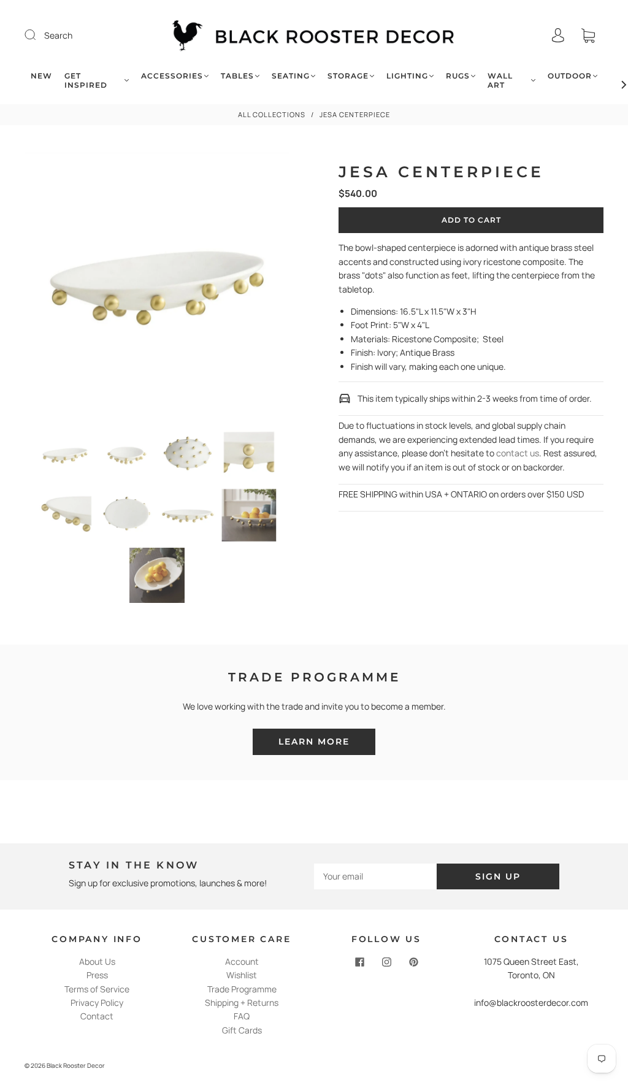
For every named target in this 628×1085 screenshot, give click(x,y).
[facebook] (359, 962)
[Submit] (38, 34)
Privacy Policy (97, 1002)
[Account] (558, 35)
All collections (271, 114)
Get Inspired (85, 80)
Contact (96, 1016)
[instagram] (386, 962)
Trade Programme (242, 989)
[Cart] (588, 35)
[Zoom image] (157, 288)
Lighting (407, 75)
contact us (517, 453)
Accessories (172, 75)
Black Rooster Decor (76, 1065)
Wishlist (241, 975)
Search (58, 35)
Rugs (458, 75)
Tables (237, 75)
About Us (97, 961)
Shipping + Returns (241, 1002)
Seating (291, 75)
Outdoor (570, 75)
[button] (51, 288)
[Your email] (375, 876)
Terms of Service (96, 989)
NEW (41, 75)
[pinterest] (413, 962)
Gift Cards (242, 1030)
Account (242, 961)
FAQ (242, 1016)
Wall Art (500, 80)
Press (97, 975)
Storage (348, 75)
